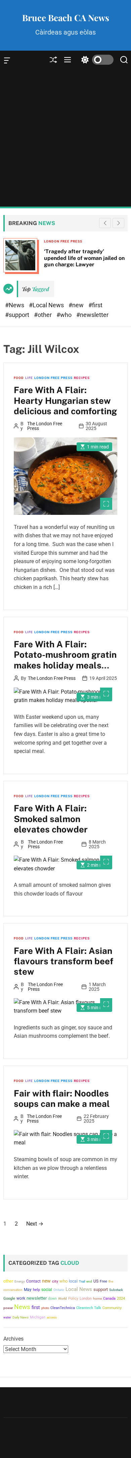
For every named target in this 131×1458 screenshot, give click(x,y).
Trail (82, 1281)
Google (9, 1298)
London (86, 1298)
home (97, 1298)
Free (103, 1281)
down (52, 1298)
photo (45, 1308)
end (89, 1281)
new (46, 1281)
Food (19, 378)
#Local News (47, 305)
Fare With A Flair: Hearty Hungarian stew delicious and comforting (65, 400)
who (63, 1281)
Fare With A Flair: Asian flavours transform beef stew (63, 961)
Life (29, 378)
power (8, 1308)
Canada (109, 1298)
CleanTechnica (62, 1308)
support (100, 1289)
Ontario (58, 1290)
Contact (33, 1281)
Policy (73, 1298)
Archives (13, 1339)
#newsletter (92, 314)
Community (112, 1308)
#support (18, 314)
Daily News (20, 1317)
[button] (118, 223)
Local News (79, 1289)
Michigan (37, 1317)
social (46, 1289)
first (36, 1307)
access (52, 1317)
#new (77, 305)
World (62, 1298)
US (95, 1281)
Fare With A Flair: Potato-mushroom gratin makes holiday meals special (65, 660)
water (7, 1317)
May (28, 1289)
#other (43, 314)
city (55, 1281)
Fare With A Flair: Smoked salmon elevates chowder (51, 818)
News (22, 1307)
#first (95, 305)
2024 (121, 1298)
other (8, 1281)
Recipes (82, 378)
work (20, 1298)
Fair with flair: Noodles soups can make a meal (62, 1098)
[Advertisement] (65, 137)
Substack (116, 1290)
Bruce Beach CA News (65, 17)
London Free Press (63, 241)
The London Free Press (44, 426)
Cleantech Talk (88, 1308)
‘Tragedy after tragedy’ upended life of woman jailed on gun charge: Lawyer (84, 257)
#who (64, 314)
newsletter (37, 1298)
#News (15, 305)
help (36, 1290)
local (73, 1281)
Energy (19, 1281)
